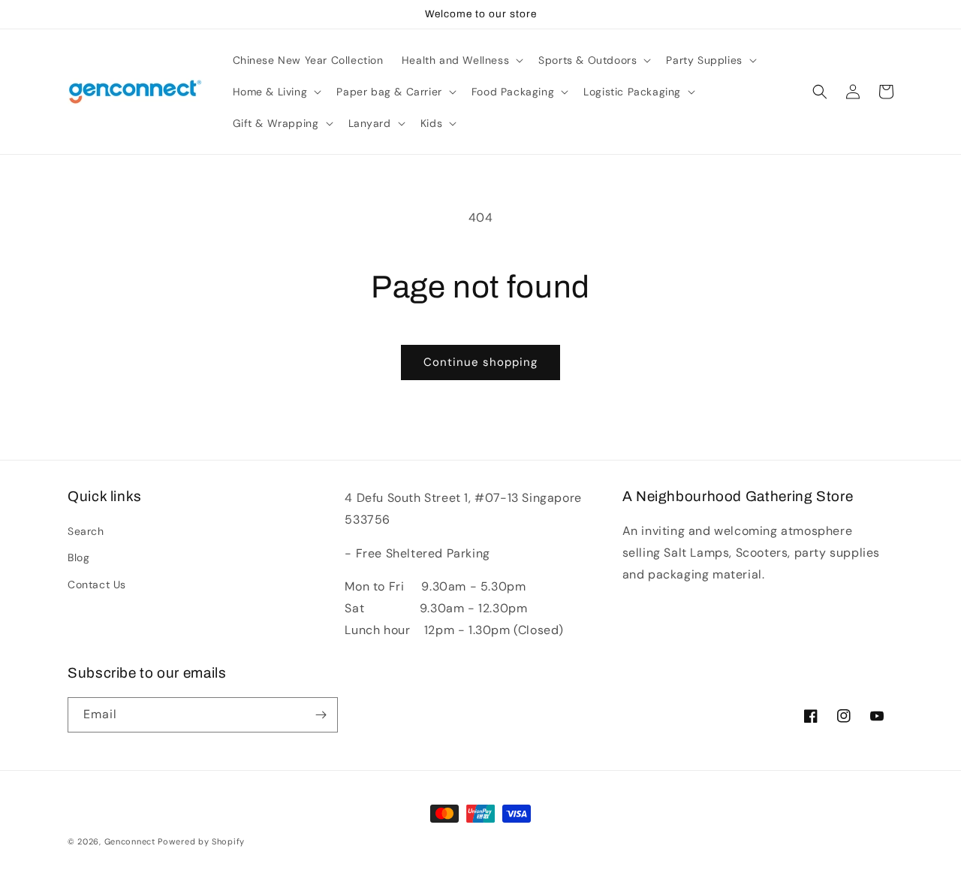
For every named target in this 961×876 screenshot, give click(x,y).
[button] (461, 60)
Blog (78, 557)
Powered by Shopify (201, 841)
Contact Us (97, 584)
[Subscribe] (320, 715)
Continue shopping (480, 362)
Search (86, 531)
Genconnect (129, 841)
